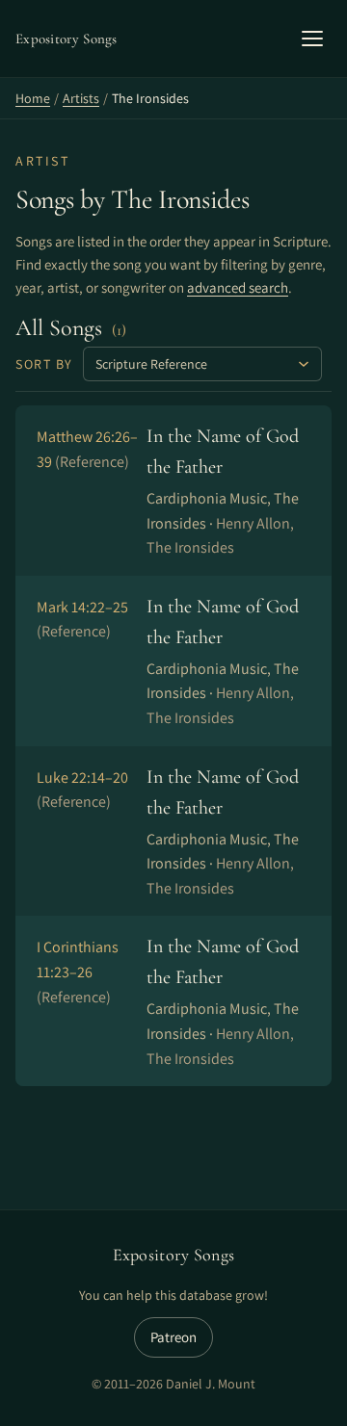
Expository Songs (174, 1254)
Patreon (173, 1337)
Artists (81, 98)
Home (32, 98)
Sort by (44, 364)
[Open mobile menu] (312, 38)
